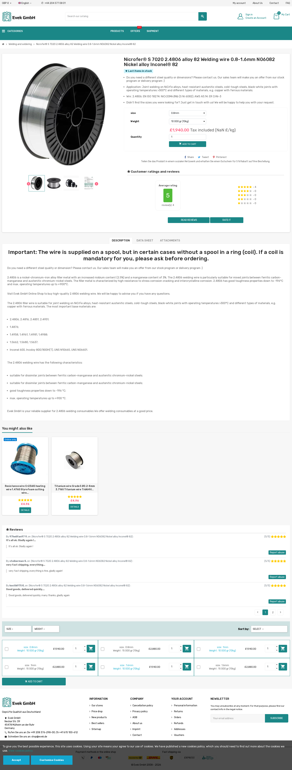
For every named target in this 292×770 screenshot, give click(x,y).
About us (137, 723)
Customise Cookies (52, 760)
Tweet (205, 157)
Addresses (179, 729)
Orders (177, 717)
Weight (135, 121)
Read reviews (188, 220)
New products (99, 717)
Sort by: (243, 629)
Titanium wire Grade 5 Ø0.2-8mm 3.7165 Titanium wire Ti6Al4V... (74, 488)
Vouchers (179, 735)
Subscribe (276, 718)
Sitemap (96, 729)
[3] (245, 187)
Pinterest (221, 157)
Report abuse (277, 552)
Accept (16, 760)
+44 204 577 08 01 (53, 3)
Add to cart (91, 648)
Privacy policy (140, 711)
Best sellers (98, 723)
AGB (134, 717)
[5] (250, 187)
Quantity (136, 136)
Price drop (97, 711)
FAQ (288, 3)
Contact (274, 3)
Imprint (136, 729)
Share (190, 157)
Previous (257, 612)
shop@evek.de (39, 736)
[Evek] (18, 16)
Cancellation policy (142, 705)
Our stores (97, 705)
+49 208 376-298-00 (43, 732)
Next (280, 612)
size (133, 113)
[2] (242, 187)
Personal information (185, 705)
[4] (247, 187)
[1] (239, 187)
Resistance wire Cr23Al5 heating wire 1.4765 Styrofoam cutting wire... (25, 489)
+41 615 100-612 (68, 732)
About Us (258, 3)
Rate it (227, 220)
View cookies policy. (20, 750)
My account (239, 3)
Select (258, 629)
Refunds (178, 723)
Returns (178, 711)
